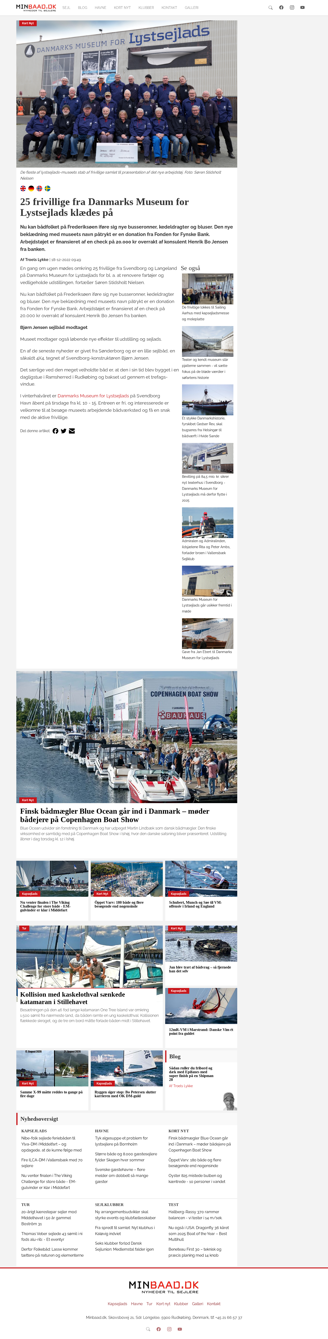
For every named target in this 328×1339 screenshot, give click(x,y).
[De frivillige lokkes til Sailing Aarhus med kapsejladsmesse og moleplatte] (208, 288)
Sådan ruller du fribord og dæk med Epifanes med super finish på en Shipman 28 (191, 1074)
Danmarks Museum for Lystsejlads (93, 395)
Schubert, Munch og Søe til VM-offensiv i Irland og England (195, 904)
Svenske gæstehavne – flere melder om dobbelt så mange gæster (121, 1175)
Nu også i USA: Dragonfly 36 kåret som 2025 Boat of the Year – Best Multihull (199, 1233)
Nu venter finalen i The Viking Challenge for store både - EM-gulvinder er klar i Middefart (45, 906)
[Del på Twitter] (64, 431)
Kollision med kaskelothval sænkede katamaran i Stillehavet (72, 998)
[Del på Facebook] (55, 431)
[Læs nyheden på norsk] (39, 188)
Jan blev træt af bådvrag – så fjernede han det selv (200, 969)
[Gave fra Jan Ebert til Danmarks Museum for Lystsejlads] (208, 633)
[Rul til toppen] (321, 1332)
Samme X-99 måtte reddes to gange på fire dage (51, 1094)
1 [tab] (126, 167)
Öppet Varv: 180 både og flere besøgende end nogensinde (119, 904)
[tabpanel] (126, 101)
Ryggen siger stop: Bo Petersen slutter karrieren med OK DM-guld (125, 1094)
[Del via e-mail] (72, 431)
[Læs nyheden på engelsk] (23, 188)
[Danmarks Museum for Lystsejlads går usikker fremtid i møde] (208, 581)
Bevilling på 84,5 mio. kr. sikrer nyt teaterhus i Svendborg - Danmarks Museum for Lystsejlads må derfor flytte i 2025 (205, 488)
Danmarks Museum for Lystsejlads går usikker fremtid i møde (207, 605)
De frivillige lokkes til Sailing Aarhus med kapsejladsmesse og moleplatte (205, 313)
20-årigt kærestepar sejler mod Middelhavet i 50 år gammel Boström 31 (49, 1218)
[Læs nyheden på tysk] (31, 188)
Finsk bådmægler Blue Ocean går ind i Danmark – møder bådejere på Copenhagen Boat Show (114, 815)
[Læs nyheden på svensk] (47, 188)
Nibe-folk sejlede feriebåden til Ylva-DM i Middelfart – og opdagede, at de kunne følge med (51, 1144)
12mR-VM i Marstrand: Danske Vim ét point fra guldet (201, 1032)
